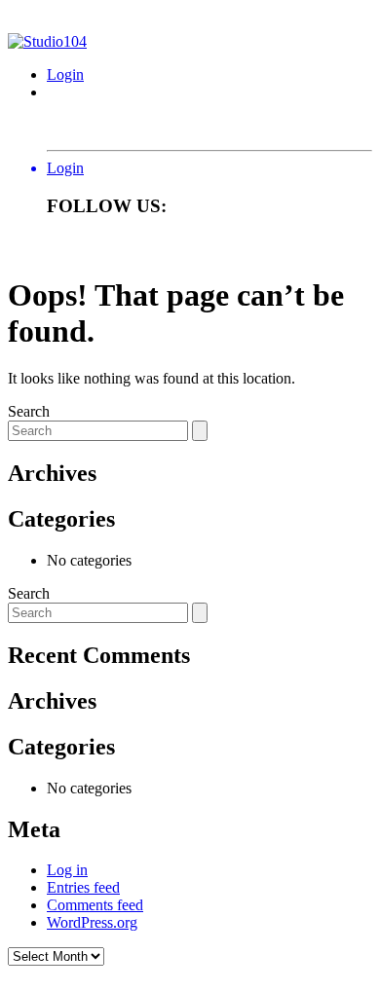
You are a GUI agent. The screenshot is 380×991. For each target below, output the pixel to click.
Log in (67, 870)
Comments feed (95, 905)
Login (65, 74)
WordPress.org (92, 922)
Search (29, 411)
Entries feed (83, 887)
